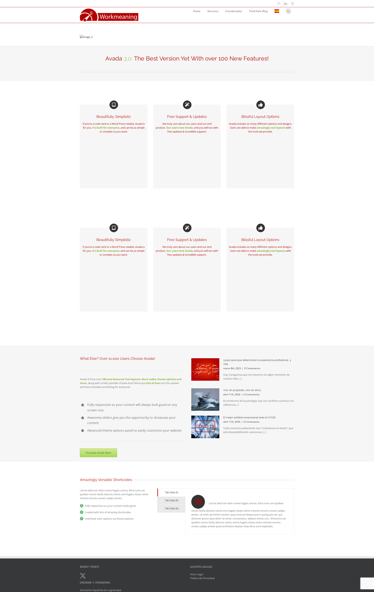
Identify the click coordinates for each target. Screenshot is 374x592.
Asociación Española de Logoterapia (100, 590)
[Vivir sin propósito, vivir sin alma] (205, 399)
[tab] (171, 492)
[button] (288, 11)
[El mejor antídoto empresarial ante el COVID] (205, 427)
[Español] (276, 11)
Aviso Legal (196, 574)
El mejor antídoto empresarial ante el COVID (249, 417)
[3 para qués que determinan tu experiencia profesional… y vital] (205, 369)
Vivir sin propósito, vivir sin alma (242, 390)
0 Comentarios (252, 368)
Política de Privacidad (202, 578)
